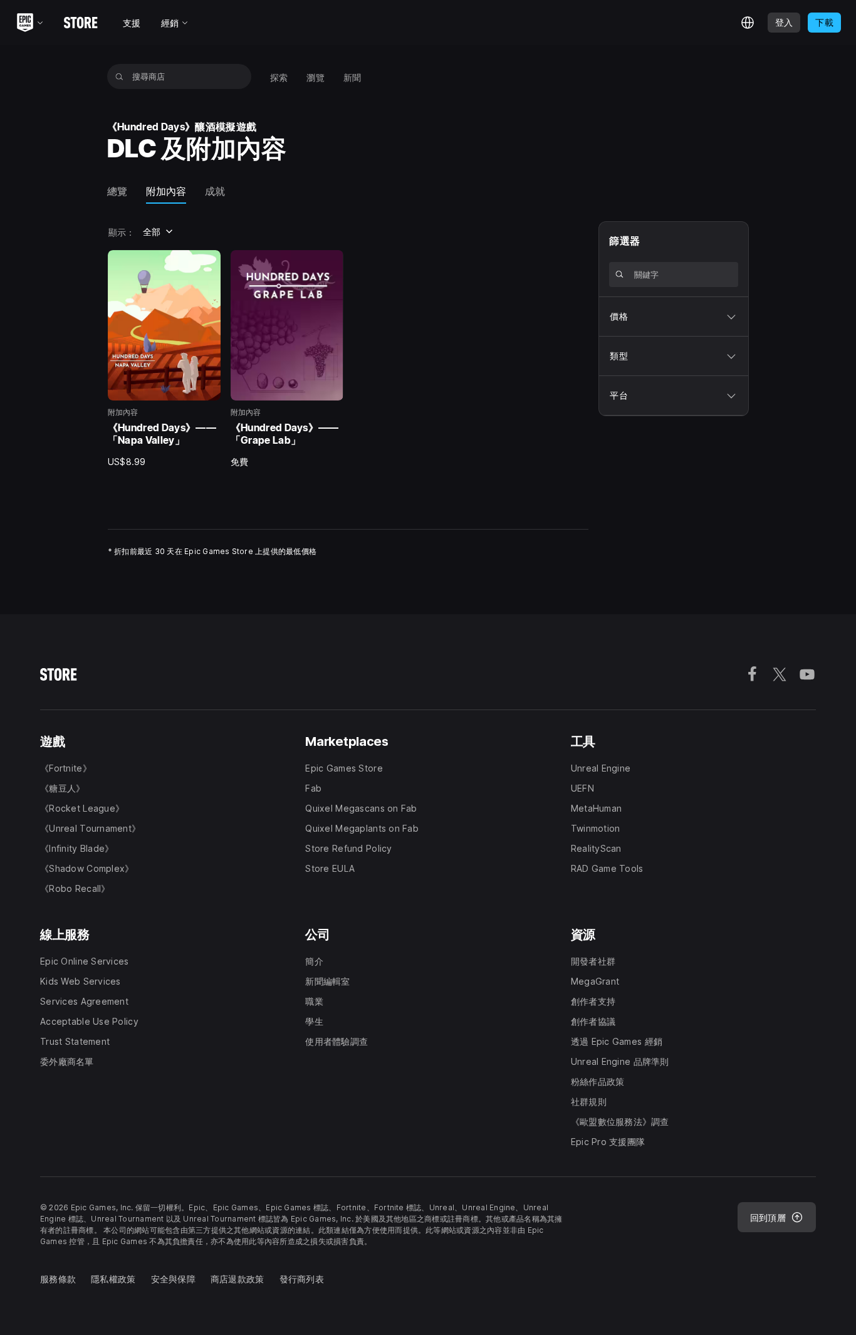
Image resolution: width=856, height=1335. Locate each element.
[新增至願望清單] (207, 264)
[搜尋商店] (119, 76)
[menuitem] (279, 76)
